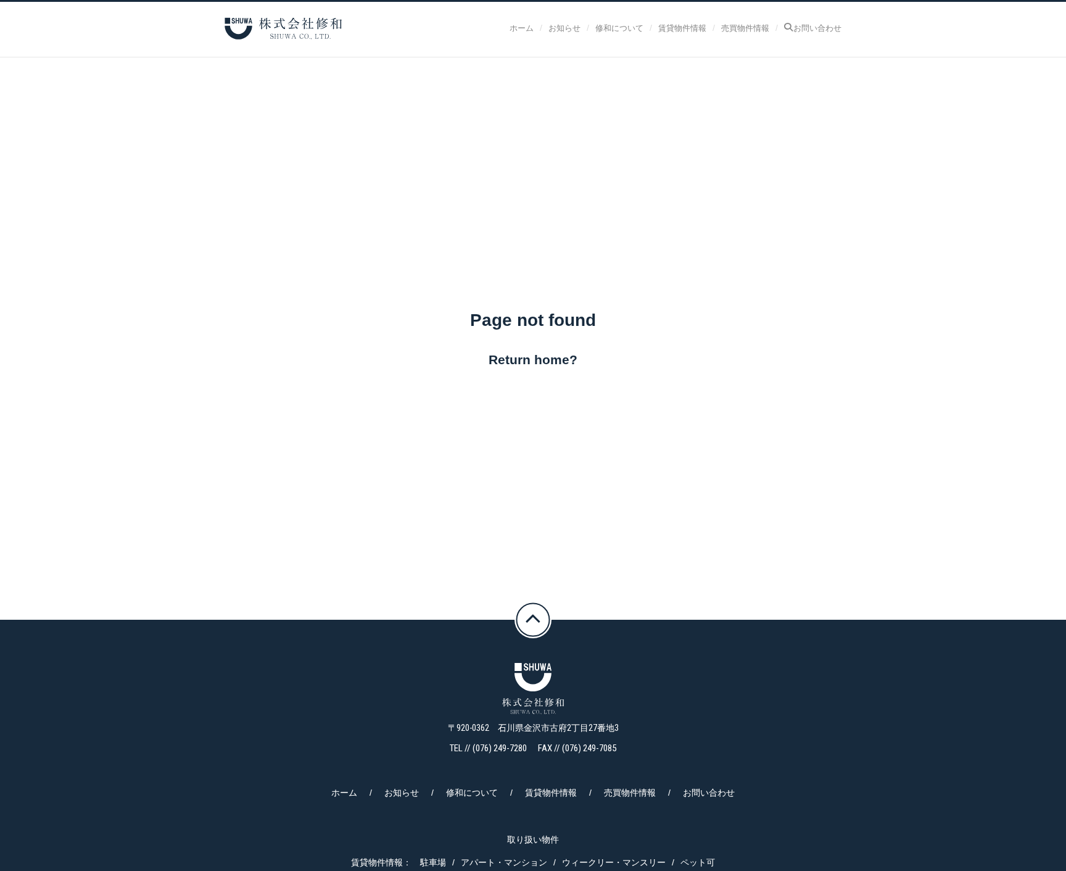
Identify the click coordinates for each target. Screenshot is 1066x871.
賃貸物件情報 (682, 27)
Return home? (533, 359)
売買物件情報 (745, 27)
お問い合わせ (817, 27)
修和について (619, 27)
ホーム (522, 27)
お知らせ (564, 27)
